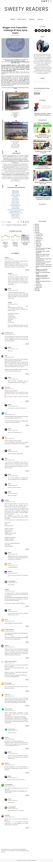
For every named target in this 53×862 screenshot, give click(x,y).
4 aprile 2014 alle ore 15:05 (9, 591)
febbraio (38, 285)
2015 (36, 230)
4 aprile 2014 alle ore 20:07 (9, 710)
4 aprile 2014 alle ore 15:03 (13, 493)
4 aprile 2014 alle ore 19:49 (9, 696)
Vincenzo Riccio (8, 708)
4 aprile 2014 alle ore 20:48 (9, 764)
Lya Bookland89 (11, 581)
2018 (36, 226)
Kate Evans (7, 387)
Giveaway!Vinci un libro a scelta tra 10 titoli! (43, 152)
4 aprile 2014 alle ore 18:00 (9, 621)
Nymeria (7, 645)
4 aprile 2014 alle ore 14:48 (13, 430)
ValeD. (6, 458)
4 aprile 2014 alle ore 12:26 (9, 334)
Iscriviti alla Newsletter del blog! (41, 88)
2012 (36, 290)
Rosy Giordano (8, 683)
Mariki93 (7, 500)
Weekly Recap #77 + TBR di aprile (44, 264)
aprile (37, 246)
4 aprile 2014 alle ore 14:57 (13, 485)
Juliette (9, 288)
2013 (36, 289)
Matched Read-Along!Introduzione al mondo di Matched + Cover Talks (43, 136)
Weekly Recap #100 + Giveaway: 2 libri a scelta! (43, 183)
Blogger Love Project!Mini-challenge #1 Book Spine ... (42, 276)
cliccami (12, 821)
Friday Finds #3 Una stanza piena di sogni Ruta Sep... (43, 259)
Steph (6, 355)
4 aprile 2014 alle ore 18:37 (9, 631)
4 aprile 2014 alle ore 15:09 (13, 554)
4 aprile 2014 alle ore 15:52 (13, 304)
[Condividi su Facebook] (21, 222)
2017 (36, 227)
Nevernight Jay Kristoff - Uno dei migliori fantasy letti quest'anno (42, 114)
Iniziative (24, 225)
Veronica (7, 737)
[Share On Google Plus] (28, 222)
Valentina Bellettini (9, 629)
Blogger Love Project (17, 225)
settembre (38, 238)
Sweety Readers (26, 8)
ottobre (37, 237)
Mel (5, 437)
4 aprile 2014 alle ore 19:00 (9, 662)
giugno (37, 243)
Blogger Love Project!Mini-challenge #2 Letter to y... (42, 270)
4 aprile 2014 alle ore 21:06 (9, 786)
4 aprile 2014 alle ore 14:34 (13, 406)
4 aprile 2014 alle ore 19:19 (9, 684)
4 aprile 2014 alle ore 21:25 (13, 753)
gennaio (38, 287)
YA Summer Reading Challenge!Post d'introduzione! (43, 167)
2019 (36, 224)
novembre (38, 235)
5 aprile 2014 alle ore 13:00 (9, 816)
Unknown (7, 763)
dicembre (38, 234)
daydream (7, 815)
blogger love (9, 225)
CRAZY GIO (7, 694)
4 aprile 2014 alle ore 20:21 (13, 730)
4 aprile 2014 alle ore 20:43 (9, 739)
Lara (6, 412)
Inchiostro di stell (15, 218)
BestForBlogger (33, 860)
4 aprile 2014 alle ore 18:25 (13, 573)
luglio (37, 242)
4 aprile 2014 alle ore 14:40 (9, 414)
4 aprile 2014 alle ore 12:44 (9, 357)
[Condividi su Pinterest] (26, 222)
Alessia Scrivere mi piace (11, 661)
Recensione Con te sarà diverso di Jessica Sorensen (43, 262)
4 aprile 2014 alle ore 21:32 (13, 808)
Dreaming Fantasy (9, 332)
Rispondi (27, 269)
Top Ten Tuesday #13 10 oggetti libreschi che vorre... (43, 249)
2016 (36, 229)
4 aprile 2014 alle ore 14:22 (9, 388)
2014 (36, 232)
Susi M (9, 563)
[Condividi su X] (23, 222)
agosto (37, 240)
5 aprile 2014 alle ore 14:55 (13, 582)
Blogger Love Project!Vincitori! (43, 254)
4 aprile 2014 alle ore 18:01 (13, 565)
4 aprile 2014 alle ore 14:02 (13, 290)
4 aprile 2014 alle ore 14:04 (13, 378)
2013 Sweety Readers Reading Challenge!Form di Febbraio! (43, 198)
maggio (37, 245)
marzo (37, 284)
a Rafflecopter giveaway (15, 181)
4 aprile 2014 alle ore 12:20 (13, 274)
